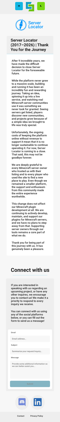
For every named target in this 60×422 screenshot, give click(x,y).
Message (15, 358)
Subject (14, 345)
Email (13, 332)
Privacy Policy (36, 416)
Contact (20, 416)
